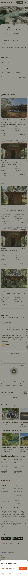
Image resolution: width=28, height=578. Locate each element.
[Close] (14, 289)
